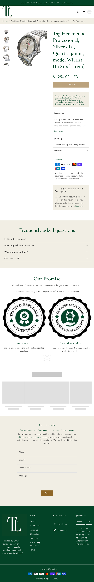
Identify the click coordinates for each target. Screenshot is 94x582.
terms (39, 437)
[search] (78, 11)
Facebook (63, 523)
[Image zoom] (29, 48)
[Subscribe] (89, 522)
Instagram (62, 530)
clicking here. (78, 206)
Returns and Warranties (35, 544)
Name (21, 452)
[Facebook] (56, 523)
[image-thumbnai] (6, 31)
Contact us (34, 534)
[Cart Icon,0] (83, 11)
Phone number (25, 467)
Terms (32, 549)
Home (5, 21)
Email (22, 460)
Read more (58, 131)
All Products (35, 525)
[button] (71, 85)
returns (30, 437)
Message (23, 475)
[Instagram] (56, 530)
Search (33, 521)
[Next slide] (49, 358)
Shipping (34, 538)
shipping (22, 437)
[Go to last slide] (44, 358)
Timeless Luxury (50, 578)
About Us (34, 529)
